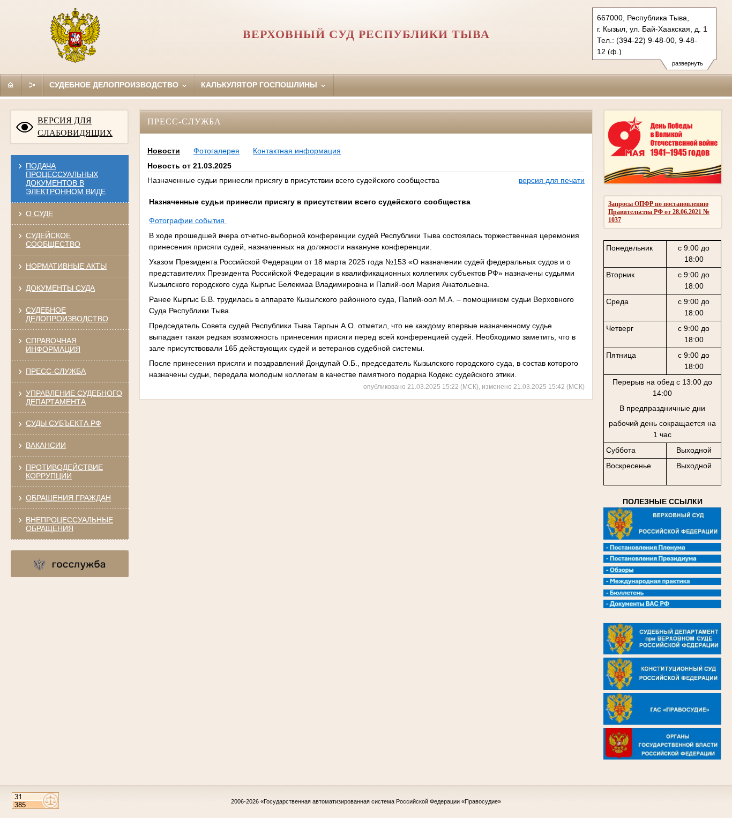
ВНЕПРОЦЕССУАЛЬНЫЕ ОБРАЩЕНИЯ (69, 524)
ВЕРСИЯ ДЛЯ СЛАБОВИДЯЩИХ (75, 126)
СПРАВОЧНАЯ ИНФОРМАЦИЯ (53, 344)
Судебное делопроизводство (115, 84)
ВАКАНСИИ (46, 445)
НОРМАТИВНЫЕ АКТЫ (66, 266)
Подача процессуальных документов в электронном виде (66, 178)
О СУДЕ (39, 213)
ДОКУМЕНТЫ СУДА (60, 288)
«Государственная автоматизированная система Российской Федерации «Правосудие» (380, 801)
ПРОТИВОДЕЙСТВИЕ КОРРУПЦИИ (64, 471)
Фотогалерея (216, 150)
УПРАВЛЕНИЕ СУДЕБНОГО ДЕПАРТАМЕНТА (74, 397)
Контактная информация (297, 150)
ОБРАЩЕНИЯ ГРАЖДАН (68, 497)
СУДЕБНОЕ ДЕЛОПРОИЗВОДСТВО (67, 314)
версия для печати (552, 180)
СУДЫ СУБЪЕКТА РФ (63, 423)
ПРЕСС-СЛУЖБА (56, 371)
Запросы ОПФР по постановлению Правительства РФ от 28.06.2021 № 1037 (658, 212)
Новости (163, 150)
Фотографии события (188, 220)
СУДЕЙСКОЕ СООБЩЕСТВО (53, 239)
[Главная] (10, 84)
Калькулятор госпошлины (260, 84)
